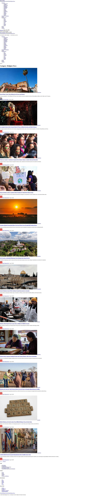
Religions (3, 36)
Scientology (6, 11)
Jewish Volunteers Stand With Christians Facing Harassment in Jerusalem (14, 290)
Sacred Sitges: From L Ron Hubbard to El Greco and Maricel (12, 94)
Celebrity (5, 21)
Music (5, 19)
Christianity (5, 7)
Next (5, 461)
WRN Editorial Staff (6, 132)
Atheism (5, 4)
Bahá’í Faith (6, 5)
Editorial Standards (5, 491)
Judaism (5, 10)
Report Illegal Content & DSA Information (8, 468)
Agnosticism (6, 3)
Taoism (5, 14)
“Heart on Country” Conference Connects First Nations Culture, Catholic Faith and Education (19, 159)
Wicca (5, 15)
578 (3, 461)
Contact (3, 489)
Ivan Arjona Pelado (5, 99)
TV (4, 18)
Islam (5, 42)
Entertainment (4, 17)
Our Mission (4, 488)
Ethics (3, 26)
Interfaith (38, 387)
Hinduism (5, 8)
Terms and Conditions (5, 490)
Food (4, 25)
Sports (5, 55)
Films (5, 20)
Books (5, 24)
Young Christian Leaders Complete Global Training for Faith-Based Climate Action (16, 192)
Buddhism (5, 6)
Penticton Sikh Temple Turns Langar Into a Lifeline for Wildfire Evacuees (14, 323)
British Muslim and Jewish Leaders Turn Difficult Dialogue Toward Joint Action (16, 421)
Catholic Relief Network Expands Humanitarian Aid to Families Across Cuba (15, 454)
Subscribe (1, 30)
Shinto (5, 12)
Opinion (3, 28)
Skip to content (2, 0)
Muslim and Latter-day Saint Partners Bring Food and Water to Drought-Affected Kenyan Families (20, 389)
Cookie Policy (4, 466)
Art (4, 56)
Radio (5, 23)
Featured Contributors (5, 49)
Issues (3, 27)
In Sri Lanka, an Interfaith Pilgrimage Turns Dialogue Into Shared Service (15, 258)
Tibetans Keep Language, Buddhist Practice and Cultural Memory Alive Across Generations (18, 356)
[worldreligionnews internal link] (7, 1)
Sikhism (5, 13)
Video (3, 16)
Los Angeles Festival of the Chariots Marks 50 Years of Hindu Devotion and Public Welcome (18, 127)
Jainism (5, 9)
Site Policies (4, 465)
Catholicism (39, 92)
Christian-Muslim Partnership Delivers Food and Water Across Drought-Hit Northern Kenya (18, 225)
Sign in (1, 32)
